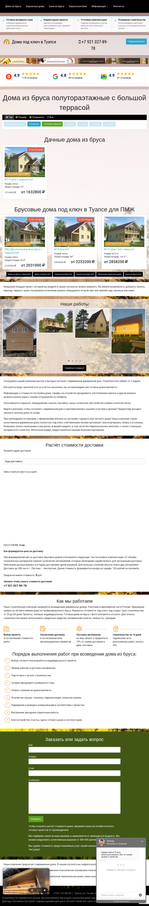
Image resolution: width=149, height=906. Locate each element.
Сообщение (34, 780)
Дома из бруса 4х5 (42, 274)
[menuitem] (13, 6)
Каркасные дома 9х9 (85, 274)
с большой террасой (52, 124)
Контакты (118, 6)
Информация (99, 6)
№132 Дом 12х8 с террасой (119, 249)
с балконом (34, 124)
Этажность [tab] (38, 117)
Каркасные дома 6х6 (63, 274)
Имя (31, 745)
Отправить (36, 819)
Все (51, 117)
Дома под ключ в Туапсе (33, 41)
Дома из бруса (13, 6)
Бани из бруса (56, 6)
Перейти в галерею (74, 368)
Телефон (33, 756)
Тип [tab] (10, 117)
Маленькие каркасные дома (109, 274)
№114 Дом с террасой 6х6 (19, 179)
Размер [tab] (22, 117)
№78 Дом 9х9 (61, 249)
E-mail (31, 768)
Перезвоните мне (136, 41)
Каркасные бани (78, 6)
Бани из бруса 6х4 (133, 274)
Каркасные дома (35, 6)
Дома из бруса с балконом (19, 274)
